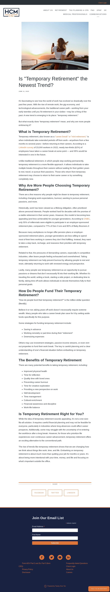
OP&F (99, 10)
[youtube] (60, 557)
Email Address (38, 526)
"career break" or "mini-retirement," (71, 136)
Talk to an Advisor (99, 588)
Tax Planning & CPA (79, 10)
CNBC (87, 219)
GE (105, 10)
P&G (93, 10)
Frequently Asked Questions (77, 563)
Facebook (39, 493)
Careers (69, 572)
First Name (36, 535)
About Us (48, 10)
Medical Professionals (75, 14)
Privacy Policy (27, 569)
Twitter (55, 493)
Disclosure (26, 572)
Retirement (61, 10)
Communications (98, 14)
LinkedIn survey (26, 147)
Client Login (70, 566)
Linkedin (71, 493)
